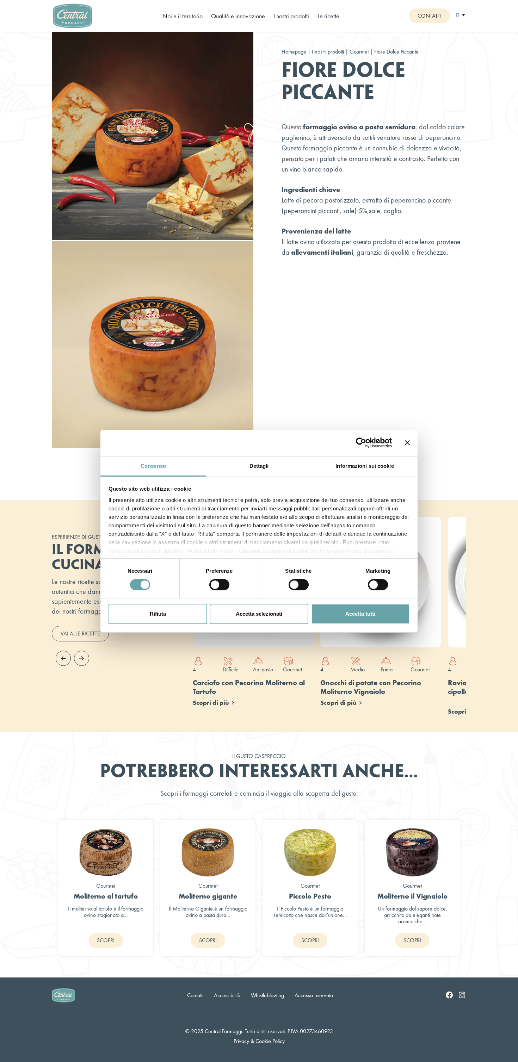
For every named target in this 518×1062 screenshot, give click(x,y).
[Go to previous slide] (63, 658)
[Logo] (72, 15)
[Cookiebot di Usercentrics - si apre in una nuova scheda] (361, 442)
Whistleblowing (267, 995)
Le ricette (328, 16)
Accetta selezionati (259, 614)
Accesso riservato (314, 995)
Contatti (430, 15)
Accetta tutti (360, 614)
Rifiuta (158, 614)
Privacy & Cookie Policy (259, 1041)
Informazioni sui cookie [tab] (364, 465)
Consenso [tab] (153, 465)
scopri (106, 940)
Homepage (294, 51)
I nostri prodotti (291, 16)
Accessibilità (227, 995)
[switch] (219, 584)
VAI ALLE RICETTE (80, 633)
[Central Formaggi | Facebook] (449, 994)
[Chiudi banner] (407, 442)
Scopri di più (211, 702)
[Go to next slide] (81, 658)
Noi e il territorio (182, 16)
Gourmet (360, 51)
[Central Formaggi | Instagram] (462, 994)
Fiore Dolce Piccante (396, 52)
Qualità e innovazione (238, 16)
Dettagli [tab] (259, 465)
